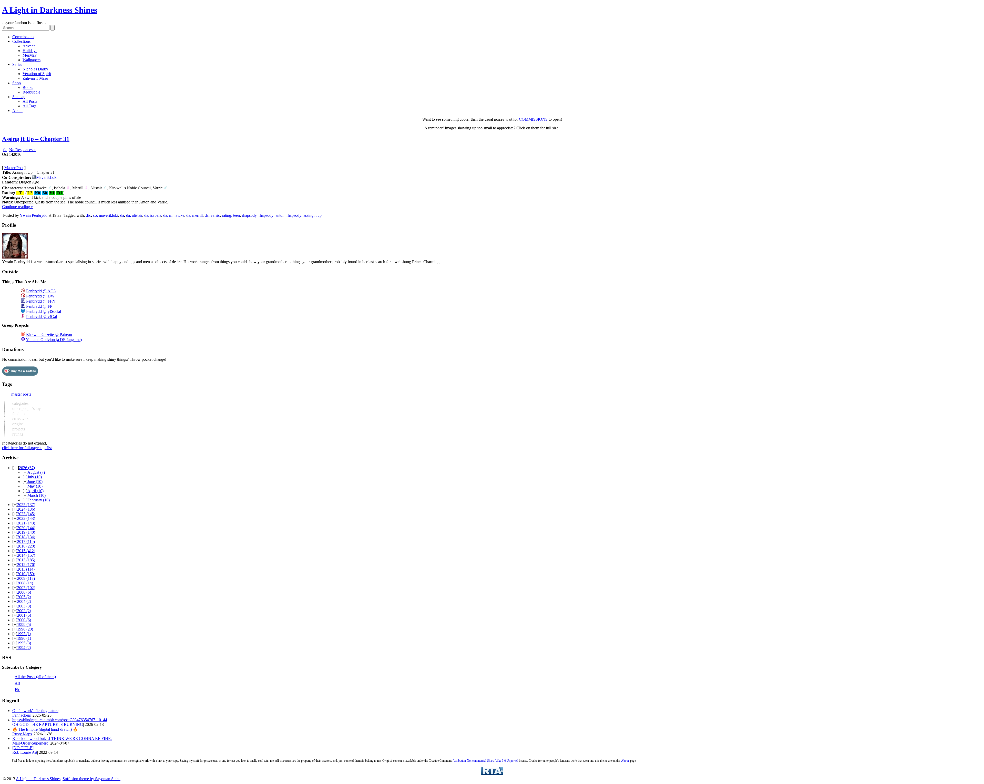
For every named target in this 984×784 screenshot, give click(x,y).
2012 (26, 564)
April (35, 491)
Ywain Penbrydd (33, 215)
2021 (26, 523)
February (38, 500)
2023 (26, 514)
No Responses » (22, 150)
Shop (16, 83)
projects (18, 429)
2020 (26, 527)
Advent (29, 46)
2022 (26, 518)
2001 (24, 615)
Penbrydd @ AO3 (41, 291)
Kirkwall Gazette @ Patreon (49, 334)
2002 (24, 610)
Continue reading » (17, 206)
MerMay (30, 55)
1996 (24, 638)
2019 (26, 532)
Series (17, 64)
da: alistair (134, 215)
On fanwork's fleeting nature (35, 710)
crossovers (20, 419)
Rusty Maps (22, 734)
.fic (88, 215)
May (35, 486)
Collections (21, 41)
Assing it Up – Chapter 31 (35, 139)
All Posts (30, 101)
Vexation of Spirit (37, 73)
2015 (26, 551)
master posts (21, 394)
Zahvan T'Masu (35, 78)
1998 (25, 629)
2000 (24, 620)
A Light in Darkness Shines (49, 10)
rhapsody (249, 215)
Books (28, 87)
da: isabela (152, 215)
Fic (17, 689)
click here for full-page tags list (27, 448)
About (17, 110)
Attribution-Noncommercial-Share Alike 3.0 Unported (485, 760)
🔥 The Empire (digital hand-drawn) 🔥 (45, 729)
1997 (24, 634)
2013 (26, 560)
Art (17, 683)
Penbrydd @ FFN (40, 301)
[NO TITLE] (23, 748)
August (36, 472)
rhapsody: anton (271, 215)
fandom (18, 413)
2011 (26, 569)
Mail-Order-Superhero (30, 743)
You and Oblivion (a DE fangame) (54, 339)
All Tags (29, 106)
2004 (24, 601)
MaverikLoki (46, 177)
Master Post (13, 168)
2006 (24, 592)
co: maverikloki (105, 215)
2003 (24, 606)
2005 (24, 597)
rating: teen (231, 215)
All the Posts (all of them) (35, 677)
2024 (26, 509)
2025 (26, 504)
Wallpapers (31, 60)
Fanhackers (21, 715)
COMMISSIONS (533, 119)
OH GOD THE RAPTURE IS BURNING (47, 724)
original (18, 424)
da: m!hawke (173, 215)
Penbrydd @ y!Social (43, 311)
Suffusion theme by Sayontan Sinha (91, 779)
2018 (26, 537)
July (34, 477)
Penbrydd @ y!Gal (41, 316)
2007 (26, 587)
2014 (26, 555)
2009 (26, 578)
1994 (24, 647)
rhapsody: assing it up (304, 215)
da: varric (212, 215)
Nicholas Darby (35, 69)
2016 (26, 546)
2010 (26, 574)
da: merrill (194, 215)
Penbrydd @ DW (40, 296)
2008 (25, 583)
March (36, 495)
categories (19, 403)
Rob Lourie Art (24, 752)
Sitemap (18, 97)
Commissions (23, 37)
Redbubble (31, 92)
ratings (17, 434)
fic (5, 150)
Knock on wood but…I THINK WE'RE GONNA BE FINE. (62, 738)
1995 (24, 643)
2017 (26, 541)
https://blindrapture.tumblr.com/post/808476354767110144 (59, 720)
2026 (27, 468)
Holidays (30, 50)
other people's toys (26, 408)
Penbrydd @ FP (39, 306)
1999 (24, 624)
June (35, 481)
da (122, 215)
